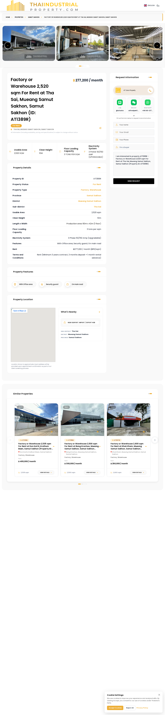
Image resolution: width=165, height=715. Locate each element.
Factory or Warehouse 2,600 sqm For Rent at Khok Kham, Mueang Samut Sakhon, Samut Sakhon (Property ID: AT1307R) (127, 447)
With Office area (26, 284)
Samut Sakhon (33, 17)
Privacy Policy (142, 708)
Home (8, 17)
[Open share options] (100, 128)
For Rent (97, 184)
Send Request (134, 181)
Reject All (130, 708)
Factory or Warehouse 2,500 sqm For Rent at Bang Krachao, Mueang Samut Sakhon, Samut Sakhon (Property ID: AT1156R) (82, 447)
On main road (77, 284)
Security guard (52, 284)
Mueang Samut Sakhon (89, 201)
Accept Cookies (115, 708)
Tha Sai (97, 206)
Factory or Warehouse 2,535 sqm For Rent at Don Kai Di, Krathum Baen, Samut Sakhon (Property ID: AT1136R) (35, 447)
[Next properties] (155, 440)
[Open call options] (150, 90)
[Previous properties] (10, 440)
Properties (19, 17)
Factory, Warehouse (91, 190)
